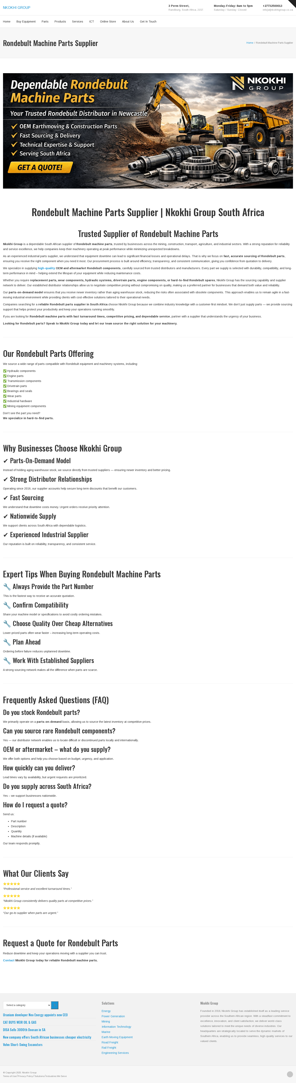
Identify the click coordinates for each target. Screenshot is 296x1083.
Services (77, 21)
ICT (91, 21)
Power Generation (113, 1016)
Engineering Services (115, 1052)
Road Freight (110, 1042)
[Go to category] (54, 1005)
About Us (128, 21)
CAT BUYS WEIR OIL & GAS (19, 1022)
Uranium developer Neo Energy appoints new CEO (35, 1014)
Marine (106, 1032)
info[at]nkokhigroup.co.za (278, 9)
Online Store (108, 21)
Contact (8, 960)
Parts (45, 21)
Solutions (39, 1076)
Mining (106, 1021)
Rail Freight (109, 1047)
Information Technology (116, 1026)
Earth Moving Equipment (117, 1037)
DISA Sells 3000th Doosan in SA (24, 1029)
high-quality (46, 268)
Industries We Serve (56, 1076)
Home (6, 21)
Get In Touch (148, 21)
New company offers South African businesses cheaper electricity (47, 1037)
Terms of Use (9, 1076)
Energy (106, 1011)
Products (60, 21)
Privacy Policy (25, 1076)
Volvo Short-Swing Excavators (22, 1044)
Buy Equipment (26, 21)
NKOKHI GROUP (16, 8)
